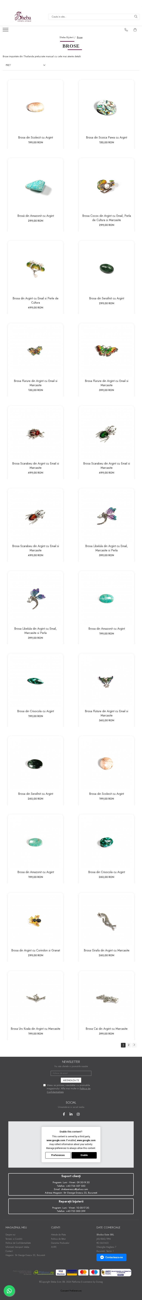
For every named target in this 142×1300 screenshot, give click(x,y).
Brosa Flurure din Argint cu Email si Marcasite (35, 383)
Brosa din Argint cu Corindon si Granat (35, 950)
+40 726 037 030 (75, 1186)
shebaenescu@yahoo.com (74, 1189)
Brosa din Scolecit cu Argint (35, 137)
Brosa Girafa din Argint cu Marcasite (106, 950)
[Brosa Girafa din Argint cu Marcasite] (106, 920)
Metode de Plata (58, 1234)
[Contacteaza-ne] (126, 30)
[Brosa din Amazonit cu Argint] (106, 599)
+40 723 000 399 (75, 1211)
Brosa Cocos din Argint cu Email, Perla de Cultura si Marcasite (106, 218)
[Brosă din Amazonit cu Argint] (35, 186)
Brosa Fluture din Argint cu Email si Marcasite (106, 713)
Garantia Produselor (60, 1243)
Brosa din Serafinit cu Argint (106, 298)
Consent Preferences (71, 1290)
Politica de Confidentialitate (18, 1243)
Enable (84, 1155)
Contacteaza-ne (114, 1257)
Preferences (58, 1155)
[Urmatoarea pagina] (134, 1045)
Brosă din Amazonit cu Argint (35, 216)
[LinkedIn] (71, 1114)
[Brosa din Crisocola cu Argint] (35, 681)
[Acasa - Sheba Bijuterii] (22, 16)
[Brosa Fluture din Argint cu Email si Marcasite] (106, 681)
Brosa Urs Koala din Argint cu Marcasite (35, 1029)
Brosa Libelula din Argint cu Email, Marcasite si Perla (106, 548)
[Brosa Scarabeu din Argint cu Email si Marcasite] (35, 433)
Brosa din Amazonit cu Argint (106, 628)
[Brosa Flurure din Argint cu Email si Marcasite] (35, 351)
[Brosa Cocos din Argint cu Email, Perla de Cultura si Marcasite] (106, 186)
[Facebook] (64, 1114)
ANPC (54, 1247)
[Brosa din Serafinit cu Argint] (106, 268)
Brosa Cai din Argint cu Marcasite (107, 1029)
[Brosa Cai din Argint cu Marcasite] (106, 999)
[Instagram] (78, 1114)
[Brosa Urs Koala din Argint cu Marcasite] (35, 999)
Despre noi (10, 1234)
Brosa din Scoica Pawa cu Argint (106, 137)
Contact (9, 1251)
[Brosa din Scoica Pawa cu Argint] (106, 107)
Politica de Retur (58, 1239)
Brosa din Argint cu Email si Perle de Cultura (35, 300)
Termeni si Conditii (14, 1239)
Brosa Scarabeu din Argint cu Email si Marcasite (35, 465)
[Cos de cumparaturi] (135, 30)
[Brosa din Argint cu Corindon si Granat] (35, 920)
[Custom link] (6, 31)
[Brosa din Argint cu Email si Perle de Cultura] (35, 268)
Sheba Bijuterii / (68, 37)
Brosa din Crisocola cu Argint (35, 711)
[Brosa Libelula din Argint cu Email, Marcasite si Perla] (106, 516)
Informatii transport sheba (17, 1247)
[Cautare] (136, 17)
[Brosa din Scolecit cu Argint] (35, 107)
